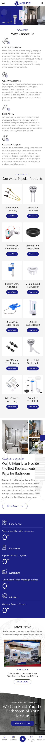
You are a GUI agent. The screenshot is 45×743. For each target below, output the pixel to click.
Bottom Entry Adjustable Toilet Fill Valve (12, 285)
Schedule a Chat (22, 723)
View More (12, 216)
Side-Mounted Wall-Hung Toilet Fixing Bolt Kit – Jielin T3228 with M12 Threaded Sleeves (12, 400)
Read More (13, 506)
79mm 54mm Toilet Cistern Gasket (33, 247)
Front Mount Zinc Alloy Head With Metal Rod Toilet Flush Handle (12, 209)
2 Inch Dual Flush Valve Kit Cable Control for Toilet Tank (12, 247)
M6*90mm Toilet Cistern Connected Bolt (12, 362)
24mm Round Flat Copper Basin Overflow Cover (32, 285)
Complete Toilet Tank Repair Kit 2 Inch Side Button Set (33, 400)
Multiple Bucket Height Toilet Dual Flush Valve (33, 323)
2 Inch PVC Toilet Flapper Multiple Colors (12, 323)
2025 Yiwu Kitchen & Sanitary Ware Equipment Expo (22, 674)
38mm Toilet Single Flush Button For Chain (33, 362)
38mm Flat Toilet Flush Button (32, 209)
